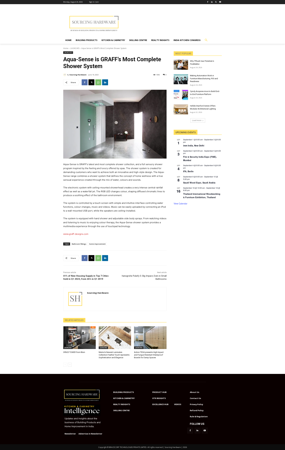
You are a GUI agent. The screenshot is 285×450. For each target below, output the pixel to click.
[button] (206, 40)
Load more (196, 120)
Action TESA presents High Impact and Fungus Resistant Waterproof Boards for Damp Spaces (149, 355)
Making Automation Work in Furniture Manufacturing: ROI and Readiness (204, 78)
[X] (91, 82)
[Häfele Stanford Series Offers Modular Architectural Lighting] (181, 109)
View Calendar (180, 203)
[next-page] (70, 365)
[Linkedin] (212, 2)
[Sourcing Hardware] (65, 74)
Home (65, 48)
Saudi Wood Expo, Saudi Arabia (199, 182)
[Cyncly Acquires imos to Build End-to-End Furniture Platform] (181, 95)
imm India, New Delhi (193, 145)
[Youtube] (220, 2)
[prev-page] (65, 365)
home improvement (97, 244)
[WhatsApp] (98, 82)
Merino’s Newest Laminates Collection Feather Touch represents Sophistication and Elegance (114, 355)
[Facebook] (207, 2)
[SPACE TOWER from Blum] (79, 337)
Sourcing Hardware (77, 75)
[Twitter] (216, 2)
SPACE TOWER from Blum (74, 352)
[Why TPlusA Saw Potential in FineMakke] (181, 65)
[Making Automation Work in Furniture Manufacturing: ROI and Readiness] (181, 79)
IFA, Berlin (188, 171)
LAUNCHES (74, 48)
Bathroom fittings (79, 244)
